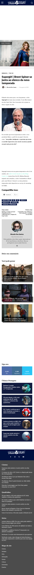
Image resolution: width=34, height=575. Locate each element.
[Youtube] (23, 456)
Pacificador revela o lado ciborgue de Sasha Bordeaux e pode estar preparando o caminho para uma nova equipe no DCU (17, 539)
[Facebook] (10, 456)
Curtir (7, 367)
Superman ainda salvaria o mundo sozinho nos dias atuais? (11, 435)
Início (2, 43)
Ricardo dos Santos (11, 87)
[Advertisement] (17, 22)
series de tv (6, 202)
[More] (23, 92)
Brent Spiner (6, 200)
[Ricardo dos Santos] (3, 87)
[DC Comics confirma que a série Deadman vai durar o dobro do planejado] (26, 412)
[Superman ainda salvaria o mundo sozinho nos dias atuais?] (26, 436)
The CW (11, 73)
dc (17, 200)
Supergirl (15, 202)
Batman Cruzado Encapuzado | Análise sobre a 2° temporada (11, 387)
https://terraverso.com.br (17, 236)
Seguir (17, 367)
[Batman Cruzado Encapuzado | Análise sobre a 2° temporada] (26, 388)
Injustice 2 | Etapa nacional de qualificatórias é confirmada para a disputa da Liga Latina (9, 213)
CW (13, 200)
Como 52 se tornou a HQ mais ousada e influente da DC (17, 513)
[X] (19, 456)
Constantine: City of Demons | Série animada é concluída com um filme (25, 213)
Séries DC (23, 200)
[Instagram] (15, 456)
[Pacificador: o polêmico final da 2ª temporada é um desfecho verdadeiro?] (17, 313)
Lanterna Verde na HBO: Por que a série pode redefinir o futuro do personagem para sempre (16, 278)
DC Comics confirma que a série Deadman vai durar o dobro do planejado (11, 411)
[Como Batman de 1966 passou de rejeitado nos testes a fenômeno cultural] (17, 293)
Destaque (7, 273)
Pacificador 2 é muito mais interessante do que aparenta (17, 534)
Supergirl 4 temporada (9, 204)
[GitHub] (17, 245)
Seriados (7, 43)
